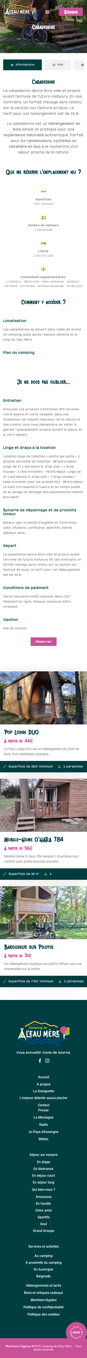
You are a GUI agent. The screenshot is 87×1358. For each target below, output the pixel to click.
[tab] (22, 64)
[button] (47, 11)
